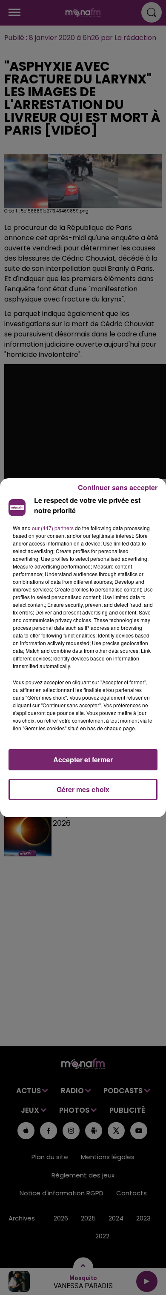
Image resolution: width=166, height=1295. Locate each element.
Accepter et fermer (83, 759)
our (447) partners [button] (53, 527)
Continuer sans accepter (117, 487)
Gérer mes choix (83, 789)
